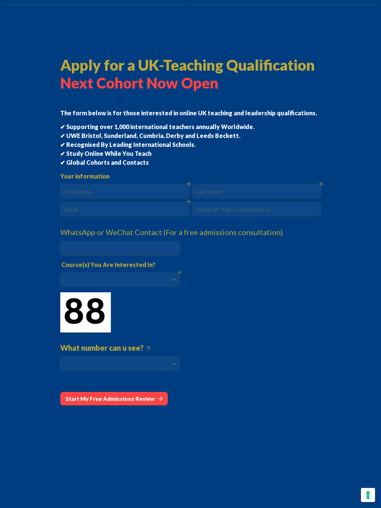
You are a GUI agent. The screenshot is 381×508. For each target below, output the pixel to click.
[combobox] (119, 248)
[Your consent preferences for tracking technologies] (368, 495)
